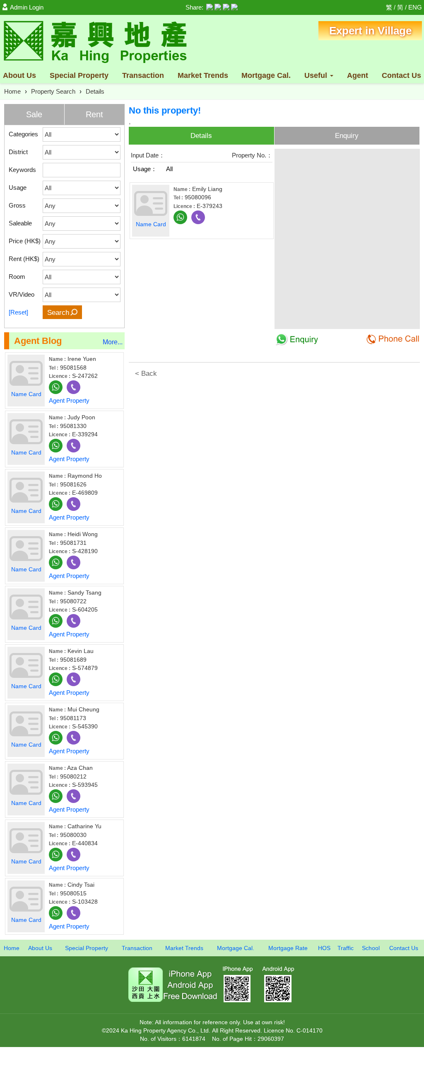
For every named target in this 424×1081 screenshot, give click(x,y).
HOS (324, 948)
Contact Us (401, 75)
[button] (411, 158)
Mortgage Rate (288, 948)
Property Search (53, 91)
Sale (34, 114)
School (371, 948)
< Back (146, 373)
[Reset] (18, 312)
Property (79, 75)
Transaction (143, 75)
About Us (19, 75)
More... (113, 342)
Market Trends (203, 75)
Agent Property (69, 400)
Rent (94, 114)
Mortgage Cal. (266, 75)
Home (12, 91)
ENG (415, 7)
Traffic (345, 948)
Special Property (86, 948)
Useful (316, 75)
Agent (357, 75)
